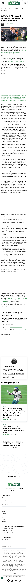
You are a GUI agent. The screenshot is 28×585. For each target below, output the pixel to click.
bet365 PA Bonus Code (8, 530)
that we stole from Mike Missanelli (15, 61)
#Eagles (4, 313)
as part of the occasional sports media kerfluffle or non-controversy (13, 52)
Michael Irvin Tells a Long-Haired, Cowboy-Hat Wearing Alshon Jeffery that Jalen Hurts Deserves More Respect (14, 413)
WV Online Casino (6, 546)
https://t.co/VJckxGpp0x (16, 327)
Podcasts (21, 488)
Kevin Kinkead (10, 23)
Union (3, 519)
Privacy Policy (5, 500)
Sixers (3, 515)
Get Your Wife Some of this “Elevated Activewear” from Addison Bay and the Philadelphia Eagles (13, 429)
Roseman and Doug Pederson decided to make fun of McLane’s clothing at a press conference (14, 300)
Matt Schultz (5, 419)
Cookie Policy (5, 504)
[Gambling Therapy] (18, 580)
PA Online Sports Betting (8, 528)
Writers (15, 488)
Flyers (3, 517)
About (6, 488)
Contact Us (14, 490)
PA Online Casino (6, 540)
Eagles (3, 13)
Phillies (4, 513)
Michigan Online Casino (8, 544)
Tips (10, 488)
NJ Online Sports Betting (8, 532)
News (3, 508)
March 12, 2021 (22, 329)
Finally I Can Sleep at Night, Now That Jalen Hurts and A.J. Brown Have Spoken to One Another (13, 443)
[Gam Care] (12, 580)
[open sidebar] (3, 3)
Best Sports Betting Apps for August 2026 (13, 526)
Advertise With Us (13, 476)
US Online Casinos (6, 537)
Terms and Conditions (7, 502)
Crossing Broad (6, 495)
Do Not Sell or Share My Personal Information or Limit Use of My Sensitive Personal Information (14, 576)
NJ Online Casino (6, 542)
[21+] (8, 580)
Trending (4, 521)
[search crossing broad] (25, 3)
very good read (9, 269)
